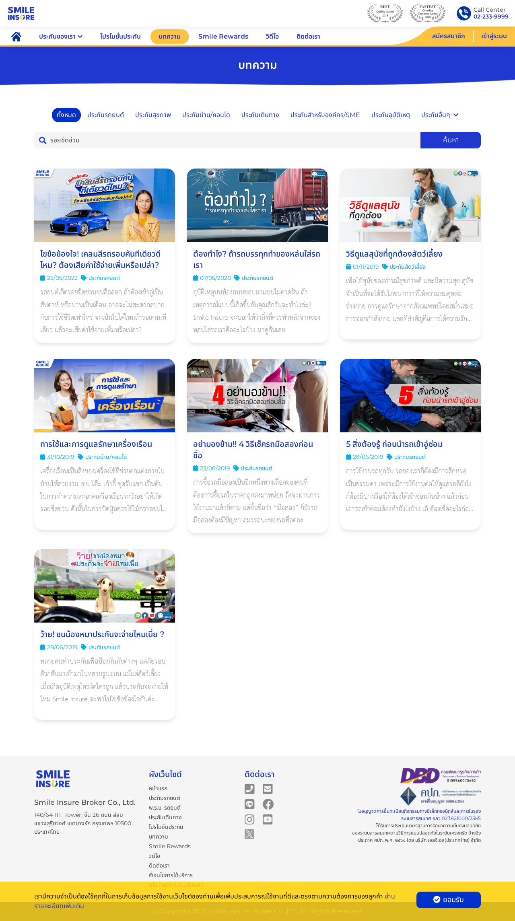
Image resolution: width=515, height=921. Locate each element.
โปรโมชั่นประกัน (120, 36)
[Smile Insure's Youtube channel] (268, 819)
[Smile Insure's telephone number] (250, 788)
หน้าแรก (158, 788)
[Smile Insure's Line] (250, 804)
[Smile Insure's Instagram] (250, 819)
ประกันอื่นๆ (435, 115)
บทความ (170, 36)
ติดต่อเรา (308, 36)
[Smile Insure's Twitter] (249, 833)
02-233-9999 (491, 16)
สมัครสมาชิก (448, 36)
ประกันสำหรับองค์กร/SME (325, 115)
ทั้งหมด (66, 115)
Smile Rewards (223, 36)
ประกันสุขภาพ (153, 115)
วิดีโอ (272, 36)
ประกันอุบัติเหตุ (390, 115)
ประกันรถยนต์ (105, 115)
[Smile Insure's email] (268, 788)
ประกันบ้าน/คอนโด (206, 115)
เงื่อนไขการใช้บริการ (171, 875)
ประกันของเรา (57, 36)
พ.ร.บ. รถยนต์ (165, 807)
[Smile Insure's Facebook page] (268, 804)
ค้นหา (451, 140)
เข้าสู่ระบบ (494, 36)
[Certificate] (440, 797)
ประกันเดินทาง (260, 115)
